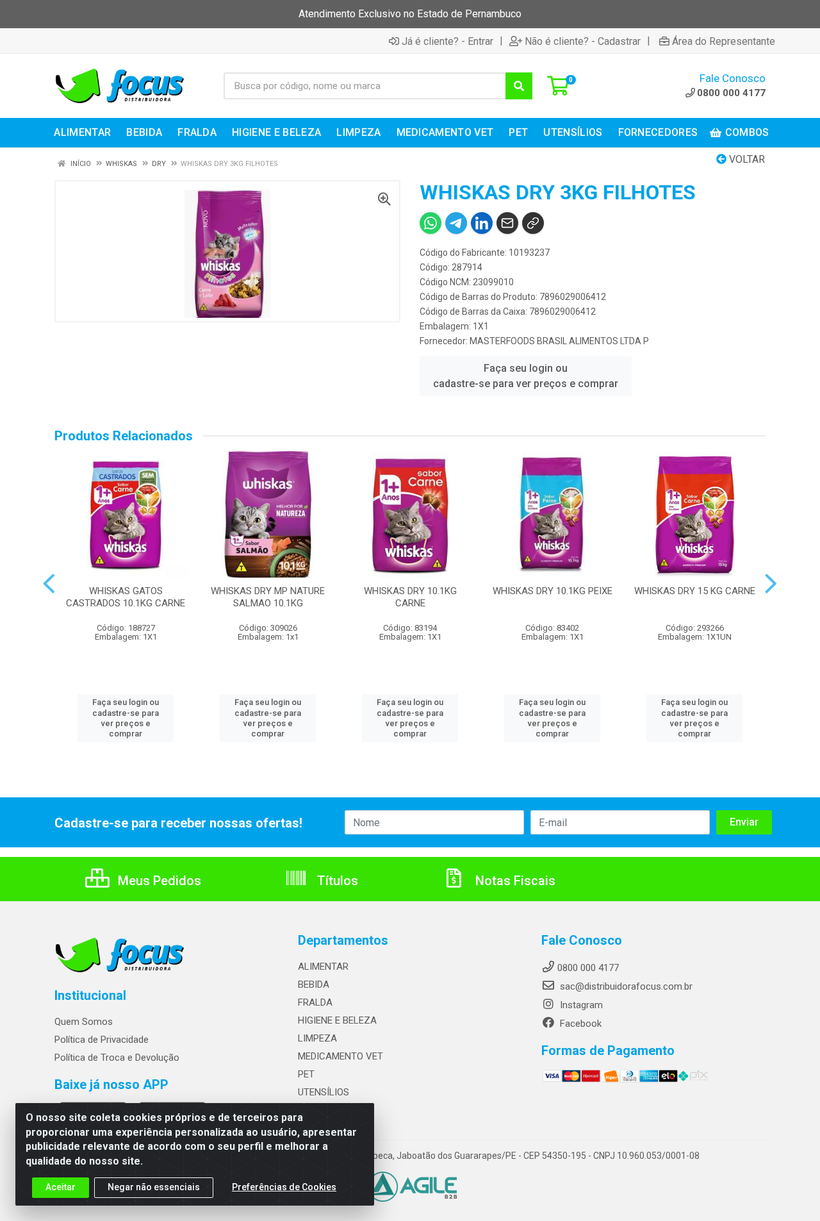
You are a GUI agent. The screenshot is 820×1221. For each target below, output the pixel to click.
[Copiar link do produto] (533, 223)
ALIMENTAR (323, 966)
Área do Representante (723, 41)
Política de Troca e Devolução (116, 1057)
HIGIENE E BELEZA (337, 1020)
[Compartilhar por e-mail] (507, 223)
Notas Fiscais (513, 880)
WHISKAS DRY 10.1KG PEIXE (552, 591)
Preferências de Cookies (284, 1187)
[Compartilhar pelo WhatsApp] (430, 223)
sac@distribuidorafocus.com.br (625, 986)
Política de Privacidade (101, 1039)
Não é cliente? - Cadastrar (583, 41)
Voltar (745, 159)
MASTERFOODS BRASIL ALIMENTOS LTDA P (559, 341)
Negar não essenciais (154, 1187)
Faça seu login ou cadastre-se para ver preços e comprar (525, 376)
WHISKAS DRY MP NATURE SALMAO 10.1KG (268, 597)
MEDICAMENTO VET (340, 1056)
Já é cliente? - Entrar (447, 41)
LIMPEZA (317, 1038)
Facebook (579, 1023)
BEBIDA (313, 984)
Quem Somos (83, 1021)
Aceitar (60, 1187)
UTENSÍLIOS (323, 1092)
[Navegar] (49, 584)
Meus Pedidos (158, 880)
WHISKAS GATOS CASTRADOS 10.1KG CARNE (125, 597)
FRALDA (315, 1002)
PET (306, 1074)
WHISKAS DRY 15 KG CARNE (694, 591)
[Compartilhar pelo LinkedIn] (482, 223)
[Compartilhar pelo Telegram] (456, 223)
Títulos (336, 880)
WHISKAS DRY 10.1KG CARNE (410, 597)
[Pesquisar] (518, 85)
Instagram (580, 1005)
